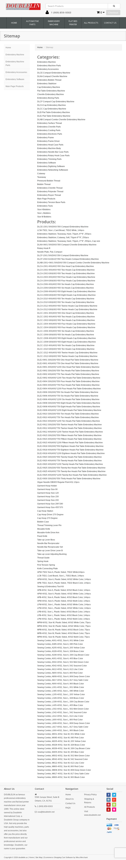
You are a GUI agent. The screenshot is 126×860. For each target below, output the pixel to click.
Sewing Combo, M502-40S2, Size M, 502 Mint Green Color (63, 756)
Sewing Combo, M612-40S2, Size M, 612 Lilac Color (60, 763)
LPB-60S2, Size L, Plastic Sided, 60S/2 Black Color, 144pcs (63, 612)
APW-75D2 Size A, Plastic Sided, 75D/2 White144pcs (60, 572)
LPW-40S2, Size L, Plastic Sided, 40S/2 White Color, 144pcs (64, 608)
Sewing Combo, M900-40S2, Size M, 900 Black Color (61, 777)
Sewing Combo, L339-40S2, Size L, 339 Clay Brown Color (63, 702)
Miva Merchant (82, 857)
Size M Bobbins (44, 217)
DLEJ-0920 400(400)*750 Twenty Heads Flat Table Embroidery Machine (69, 460)
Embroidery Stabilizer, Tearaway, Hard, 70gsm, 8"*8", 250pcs (64, 234)
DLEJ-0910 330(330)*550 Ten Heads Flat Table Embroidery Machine (68, 414)
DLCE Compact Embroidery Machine (53, 73)
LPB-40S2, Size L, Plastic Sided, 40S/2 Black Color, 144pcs (63, 615)
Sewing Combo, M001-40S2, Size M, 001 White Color (61, 734)
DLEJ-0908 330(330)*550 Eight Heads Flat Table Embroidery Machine (68, 403)
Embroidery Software (15, 79)
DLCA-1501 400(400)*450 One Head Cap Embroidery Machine (65, 266)
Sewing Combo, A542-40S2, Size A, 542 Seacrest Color (62, 666)
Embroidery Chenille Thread (50, 188)
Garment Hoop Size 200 (48, 500)
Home (14, 22)
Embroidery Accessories (16, 72)
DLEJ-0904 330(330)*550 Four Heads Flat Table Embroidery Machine (68, 381)
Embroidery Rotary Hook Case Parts (53, 155)
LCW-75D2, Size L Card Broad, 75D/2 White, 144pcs (60, 230)
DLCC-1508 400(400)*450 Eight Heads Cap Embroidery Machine (66, 338)
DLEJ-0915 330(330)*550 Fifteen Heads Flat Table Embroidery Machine (69, 435)
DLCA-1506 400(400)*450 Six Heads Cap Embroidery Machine (65, 284)
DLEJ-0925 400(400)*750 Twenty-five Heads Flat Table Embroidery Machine (71, 471)
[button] (47, 13)
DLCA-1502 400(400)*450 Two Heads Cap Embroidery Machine (66, 270)
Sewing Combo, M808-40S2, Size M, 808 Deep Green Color (64, 770)
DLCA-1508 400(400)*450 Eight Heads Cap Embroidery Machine (66, 291)
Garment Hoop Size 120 (48, 493)
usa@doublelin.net (46, 812)
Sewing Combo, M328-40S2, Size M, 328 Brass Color (61, 745)
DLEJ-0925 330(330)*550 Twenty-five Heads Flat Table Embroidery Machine (71, 468)
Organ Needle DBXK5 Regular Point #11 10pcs (58, 482)
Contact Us (110, 22)
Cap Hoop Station (45, 511)
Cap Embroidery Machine (48, 87)
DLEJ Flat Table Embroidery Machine (53, 116)
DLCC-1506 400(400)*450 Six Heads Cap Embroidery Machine (65, 331)
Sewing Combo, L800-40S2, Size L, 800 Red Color (60, 720)
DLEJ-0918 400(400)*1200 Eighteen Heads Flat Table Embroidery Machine (71, 453)
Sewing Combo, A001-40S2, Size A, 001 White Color (60, 640)
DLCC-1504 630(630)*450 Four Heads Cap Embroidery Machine (66, 327)
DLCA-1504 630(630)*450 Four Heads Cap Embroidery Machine (66, 281)
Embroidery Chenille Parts (49, 127)
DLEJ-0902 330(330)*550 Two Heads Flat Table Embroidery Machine (68, 370)
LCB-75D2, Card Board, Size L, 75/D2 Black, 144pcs (60, 576)
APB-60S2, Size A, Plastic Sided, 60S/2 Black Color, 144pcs (63, 590)
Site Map (38, 857)
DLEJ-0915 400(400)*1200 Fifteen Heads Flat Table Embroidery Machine (70, 442)
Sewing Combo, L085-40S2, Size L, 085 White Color (60, 691)
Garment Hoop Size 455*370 (50, 507)
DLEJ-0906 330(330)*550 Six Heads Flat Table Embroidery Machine (67, 392)
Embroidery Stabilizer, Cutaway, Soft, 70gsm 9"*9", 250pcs (63, 237)
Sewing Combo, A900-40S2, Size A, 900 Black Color (60, 684)
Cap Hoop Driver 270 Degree (50, 514)
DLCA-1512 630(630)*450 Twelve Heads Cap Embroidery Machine (67, 309)
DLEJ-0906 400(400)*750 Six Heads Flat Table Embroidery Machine (67, 396)
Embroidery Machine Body (49, 148)
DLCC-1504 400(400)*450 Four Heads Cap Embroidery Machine (66, 324)
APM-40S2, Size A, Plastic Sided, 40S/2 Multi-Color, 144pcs (63, 601)
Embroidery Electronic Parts (49, 134)
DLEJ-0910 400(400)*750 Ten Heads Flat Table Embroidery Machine (68, 417)
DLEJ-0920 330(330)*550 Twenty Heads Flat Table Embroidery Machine (69, 457)
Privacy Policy (90, 794)
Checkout (113, 12)
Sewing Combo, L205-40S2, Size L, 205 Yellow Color (61, 694)
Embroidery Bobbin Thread (49, 80)
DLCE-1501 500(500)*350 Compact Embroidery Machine (62, 227)
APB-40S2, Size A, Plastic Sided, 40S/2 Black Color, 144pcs (63, 597)
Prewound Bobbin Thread (48, 181)
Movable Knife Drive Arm (48, 532)
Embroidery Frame (45, 137)
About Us (69, 799)
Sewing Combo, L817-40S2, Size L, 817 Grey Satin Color (62, 727)
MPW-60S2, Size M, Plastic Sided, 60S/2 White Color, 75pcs (64, 622)
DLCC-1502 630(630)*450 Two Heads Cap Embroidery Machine (66, 320)
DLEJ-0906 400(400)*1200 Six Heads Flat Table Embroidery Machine (68, 399)
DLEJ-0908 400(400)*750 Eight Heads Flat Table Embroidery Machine (68, 406)
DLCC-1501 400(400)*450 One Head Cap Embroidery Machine (65, 313)
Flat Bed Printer (73, 23)
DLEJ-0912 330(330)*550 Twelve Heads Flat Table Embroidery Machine (69, 424)
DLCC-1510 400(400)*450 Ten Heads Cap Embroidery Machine (65, 345)
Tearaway (41, 177)
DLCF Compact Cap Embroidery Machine (55, 101)
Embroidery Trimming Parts (49, 159)
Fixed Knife (42, 536)
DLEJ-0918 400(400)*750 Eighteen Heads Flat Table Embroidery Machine (70, 450)
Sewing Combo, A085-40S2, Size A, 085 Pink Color (60, 644)
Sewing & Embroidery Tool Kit (50, 586)
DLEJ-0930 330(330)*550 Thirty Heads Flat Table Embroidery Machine (68, 478)
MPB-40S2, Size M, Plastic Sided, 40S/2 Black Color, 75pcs (63, 633)
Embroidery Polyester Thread (50, 191)
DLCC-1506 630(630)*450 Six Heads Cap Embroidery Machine (65, 334)
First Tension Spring (46, 565)
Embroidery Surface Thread (49, 123)
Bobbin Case (43, 522)
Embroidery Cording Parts (48, 130)
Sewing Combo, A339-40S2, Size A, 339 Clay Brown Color (63, 655)
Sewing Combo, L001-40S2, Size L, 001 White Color (60, 687)
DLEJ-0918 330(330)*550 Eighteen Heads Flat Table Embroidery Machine (70, 446)
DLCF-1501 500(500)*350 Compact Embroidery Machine (62, 255)
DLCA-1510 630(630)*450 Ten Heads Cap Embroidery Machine (65, 302)
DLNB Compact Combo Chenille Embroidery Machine (61, 119)
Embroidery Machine (54, 23)
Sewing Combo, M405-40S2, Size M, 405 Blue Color (60, 752)
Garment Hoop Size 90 (47, 489)
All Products (91, 22)
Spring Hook (42, 561)
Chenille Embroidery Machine (50, 94)
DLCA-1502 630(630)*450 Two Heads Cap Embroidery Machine (66, 273)
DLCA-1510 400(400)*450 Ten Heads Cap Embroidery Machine (65, 299)
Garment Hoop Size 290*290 (50, 504)
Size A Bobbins (44, 209)
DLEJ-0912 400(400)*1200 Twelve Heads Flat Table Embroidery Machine (70, 432)
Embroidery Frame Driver (48, 141)
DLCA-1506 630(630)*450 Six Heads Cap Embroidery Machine (65, 288)
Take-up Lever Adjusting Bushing (52, 554)
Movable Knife (43, 529)
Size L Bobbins (44, 213)
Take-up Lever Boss (46, 540)
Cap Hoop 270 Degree (47, 518)
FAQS (68, 808)
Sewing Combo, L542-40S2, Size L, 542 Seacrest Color (62, 712)
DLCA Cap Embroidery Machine (51, 105)
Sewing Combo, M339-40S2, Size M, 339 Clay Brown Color (63, 748)
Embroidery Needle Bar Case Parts (53, 152)
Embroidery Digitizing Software (51, 166)
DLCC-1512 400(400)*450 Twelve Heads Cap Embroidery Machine (67, 352)
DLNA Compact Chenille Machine (52, 76)
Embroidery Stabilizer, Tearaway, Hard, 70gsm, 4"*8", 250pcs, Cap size (68, 241)
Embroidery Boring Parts (48, 98)
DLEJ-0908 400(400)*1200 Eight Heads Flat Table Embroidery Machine (69, 410)
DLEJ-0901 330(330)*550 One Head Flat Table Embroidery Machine (67, 360)
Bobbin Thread (44, 184)
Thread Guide (43, 558)
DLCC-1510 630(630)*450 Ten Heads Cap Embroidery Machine (65, 349)
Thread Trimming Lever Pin (49, 525)
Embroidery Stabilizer (46, 83)
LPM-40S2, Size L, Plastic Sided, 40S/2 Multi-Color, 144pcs (63, 619)
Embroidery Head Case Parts (50, 145)
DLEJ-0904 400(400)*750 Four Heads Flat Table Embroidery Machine (68, 385)
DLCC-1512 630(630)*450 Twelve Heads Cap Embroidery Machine (67, 356)
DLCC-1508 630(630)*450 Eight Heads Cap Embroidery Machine (66, 342)
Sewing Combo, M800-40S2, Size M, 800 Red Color (60, 766)
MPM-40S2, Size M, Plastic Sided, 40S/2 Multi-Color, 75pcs (63, 637)
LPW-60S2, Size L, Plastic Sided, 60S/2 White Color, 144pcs (64, 604)
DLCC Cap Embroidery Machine (51, 109)
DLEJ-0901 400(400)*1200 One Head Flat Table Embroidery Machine (68, 367)
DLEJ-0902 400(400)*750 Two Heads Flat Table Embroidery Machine (68, 374)
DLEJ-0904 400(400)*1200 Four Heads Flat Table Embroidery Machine (69, 388)
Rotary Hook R (43, 248)
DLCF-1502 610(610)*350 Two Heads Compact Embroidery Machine (68, 259)
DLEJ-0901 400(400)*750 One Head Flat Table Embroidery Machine (67, 363)
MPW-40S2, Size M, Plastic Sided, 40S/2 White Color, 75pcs (64, 626)
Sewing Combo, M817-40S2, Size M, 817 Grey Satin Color (63, 773)
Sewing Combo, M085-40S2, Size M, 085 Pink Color (60, 738)
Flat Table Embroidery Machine (51, 91)
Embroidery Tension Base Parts (51, 202)
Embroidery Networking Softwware (52, 170)
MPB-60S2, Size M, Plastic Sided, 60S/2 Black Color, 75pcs (63, 630)
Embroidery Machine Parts (15, 63)
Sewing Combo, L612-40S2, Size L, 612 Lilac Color (60, 716)
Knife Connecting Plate (47, 568)
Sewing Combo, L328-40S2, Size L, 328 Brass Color (60, 698)
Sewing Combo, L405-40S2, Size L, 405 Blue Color (60, 705)
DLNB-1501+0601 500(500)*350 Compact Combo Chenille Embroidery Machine (73, 263)
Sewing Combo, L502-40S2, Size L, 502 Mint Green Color (63, 709)
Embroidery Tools (45, 206)
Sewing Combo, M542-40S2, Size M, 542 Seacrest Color (62, 759)
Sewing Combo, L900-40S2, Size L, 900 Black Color (60, 730)
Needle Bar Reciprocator (48, 543)
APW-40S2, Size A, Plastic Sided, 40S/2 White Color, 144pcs (64, 594)
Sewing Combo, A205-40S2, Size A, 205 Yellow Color (61, 648)
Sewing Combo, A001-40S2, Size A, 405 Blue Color (60, 658)
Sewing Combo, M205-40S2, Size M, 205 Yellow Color (61, 741)
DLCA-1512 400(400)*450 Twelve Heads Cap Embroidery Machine (67, 306)
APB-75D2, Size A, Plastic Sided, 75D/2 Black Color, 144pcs (64, 583)
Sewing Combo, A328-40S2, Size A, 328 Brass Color (60, 651)
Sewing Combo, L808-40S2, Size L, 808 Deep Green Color (63, 723)
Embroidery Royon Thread (49, 195)
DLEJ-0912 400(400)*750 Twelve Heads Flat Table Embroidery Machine (69, 428)
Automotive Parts (32, 23)
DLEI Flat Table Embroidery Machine (53, 112)
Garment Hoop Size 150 (48, 496)
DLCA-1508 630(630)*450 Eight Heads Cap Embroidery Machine (66, 295)
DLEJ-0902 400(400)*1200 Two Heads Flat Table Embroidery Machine (68, 378)
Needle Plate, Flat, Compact (49, 252)
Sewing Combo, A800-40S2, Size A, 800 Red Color (60, 673)
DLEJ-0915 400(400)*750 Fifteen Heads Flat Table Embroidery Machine (69, 439)
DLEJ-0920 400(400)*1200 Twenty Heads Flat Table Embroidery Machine (70, 464)
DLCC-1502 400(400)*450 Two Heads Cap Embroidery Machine (66, 317)
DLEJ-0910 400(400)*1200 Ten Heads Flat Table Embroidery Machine (68, 421)
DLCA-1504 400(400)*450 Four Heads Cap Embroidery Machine (66, 277)
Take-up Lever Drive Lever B (50, 550)
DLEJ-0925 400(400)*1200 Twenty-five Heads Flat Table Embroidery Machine (72, 475)
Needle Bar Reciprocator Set (50, 547)
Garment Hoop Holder (47, 486)
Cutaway (41, 173)
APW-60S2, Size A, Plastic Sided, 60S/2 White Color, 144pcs (64, 579)
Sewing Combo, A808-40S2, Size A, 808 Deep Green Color (63, 676)
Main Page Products (15, 86)
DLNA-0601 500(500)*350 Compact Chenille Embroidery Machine (66, 245)
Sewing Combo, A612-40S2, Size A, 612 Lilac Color (60, 669)
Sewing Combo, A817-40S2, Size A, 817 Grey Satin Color (62, 680)
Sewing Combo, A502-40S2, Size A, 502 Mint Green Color (63, 662)
